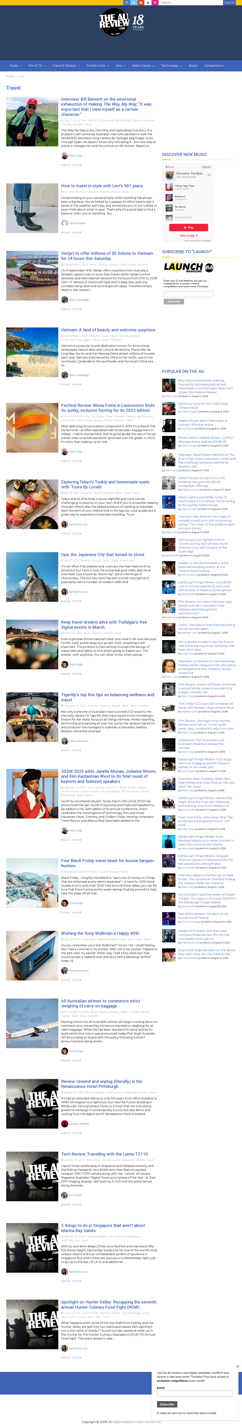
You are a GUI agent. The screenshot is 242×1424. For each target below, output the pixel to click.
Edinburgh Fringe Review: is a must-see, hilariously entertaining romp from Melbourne (205, 802)
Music (14, 65)
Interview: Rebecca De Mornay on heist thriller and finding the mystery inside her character (206, 879)
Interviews (107, 120)
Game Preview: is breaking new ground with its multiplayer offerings (201, 481)
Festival (131, 416)
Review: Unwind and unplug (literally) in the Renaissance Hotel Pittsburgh (101, 1084)
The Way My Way (72, 124)
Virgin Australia (89, 1015)
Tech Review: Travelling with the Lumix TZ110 (104, 1154)
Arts (119, 65)
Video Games (141, 65)
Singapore (134, 1236)
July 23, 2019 (72, 939)
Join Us (156, 1422)
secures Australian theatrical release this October (201, 744)
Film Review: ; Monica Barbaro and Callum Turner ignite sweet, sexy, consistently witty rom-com (206, 724)
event (146, 1313)
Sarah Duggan (190, 411)
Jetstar (134, 1012)
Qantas (144, 1012)
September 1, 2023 (76, 336)
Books (193, 65)
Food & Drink (96, 65)
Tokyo (127, 493)
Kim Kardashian (110, 791)
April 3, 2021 (71, 560)
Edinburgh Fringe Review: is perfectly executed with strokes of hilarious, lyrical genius (204, 586)
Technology (169, 65)
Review (98, 420)
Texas (80, 795)
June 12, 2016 (72, 1313)
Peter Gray (171, 396)
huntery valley (85, 1317)
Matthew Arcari (190, 489)
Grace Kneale (189, 958)
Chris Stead (188, 428)
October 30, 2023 (75, 192)
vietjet (132, 264)
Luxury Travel (109, 336)
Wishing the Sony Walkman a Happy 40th (100, 933)
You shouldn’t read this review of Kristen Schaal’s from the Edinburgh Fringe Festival (207, 898)
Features (92, 192)
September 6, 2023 (76, 264)
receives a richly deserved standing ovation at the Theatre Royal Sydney (203, 567)
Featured (120, 1236)
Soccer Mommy (114, 420)
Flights (125, 1012)
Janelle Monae (70, 791)
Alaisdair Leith (189, 632)
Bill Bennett (123, 120)
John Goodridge (191, 921)
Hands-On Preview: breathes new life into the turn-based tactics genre (203, 934)
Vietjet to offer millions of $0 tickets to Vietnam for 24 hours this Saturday (107, 256)
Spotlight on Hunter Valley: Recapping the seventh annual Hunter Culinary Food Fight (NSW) (108, 1305)
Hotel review (114, 1092)
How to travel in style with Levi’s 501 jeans (102, 185)
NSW (98, 1317)
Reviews (119, 416)
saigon (87, 339)
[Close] (237, 1366)
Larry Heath (172, 555)
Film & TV (35, 65)
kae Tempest (145, 416)
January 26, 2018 (74, 1160)
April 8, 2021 (71, 493)
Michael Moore (130, 791)
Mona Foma (84, 420)
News (92, 264)
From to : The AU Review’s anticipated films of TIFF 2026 (205, 821)
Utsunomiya (126, 560)
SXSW (145, 791)
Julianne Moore (89, 791)
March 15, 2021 (73, 633)
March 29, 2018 (73, 1092)
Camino (136, 120)
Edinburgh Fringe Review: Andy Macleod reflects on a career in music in (206, 840)
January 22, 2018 (74, 1236)
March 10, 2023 (73, 416)
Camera (106, 1160)
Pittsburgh (130, 1092)
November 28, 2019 (76, 871)
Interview (148, 120)
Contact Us (140, 1422)
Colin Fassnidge (131, 1313)
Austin (132, 787)
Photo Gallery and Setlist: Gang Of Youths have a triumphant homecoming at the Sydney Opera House (206, 501)
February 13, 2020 (75, 705)
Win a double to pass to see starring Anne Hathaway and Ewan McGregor (206, 645)
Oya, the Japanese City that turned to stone (102, 554)
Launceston (68, 420)
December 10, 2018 (76, 1012)
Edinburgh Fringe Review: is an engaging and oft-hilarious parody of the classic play (205, 763)
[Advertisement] (121, 48)
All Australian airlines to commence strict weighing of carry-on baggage (100, 1004)
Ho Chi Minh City (71, 339)
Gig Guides (97, 416)
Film (84, 120)
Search (229, 2)
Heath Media (121, 1422)
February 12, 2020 (75, 787)
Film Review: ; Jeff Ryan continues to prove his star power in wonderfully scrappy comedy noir (207, 688)
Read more (71, 165)
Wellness (143, 705)
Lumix (116, 1160)
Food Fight (68, 1317)
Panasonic (128, 1160)
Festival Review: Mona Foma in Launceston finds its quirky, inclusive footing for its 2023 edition (108, 408)
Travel (87, 124)
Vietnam (143, 264)
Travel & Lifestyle (64, 65)
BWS (125, 705)
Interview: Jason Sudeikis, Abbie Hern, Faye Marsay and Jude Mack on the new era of (206, 782)
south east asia (70, 1240)
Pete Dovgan (189, 445)
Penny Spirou (189, 574)
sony (131, 939)
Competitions (214, 65)
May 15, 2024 (72, 120)
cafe (111, 1236)
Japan (118, 493)
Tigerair (65, 1015)
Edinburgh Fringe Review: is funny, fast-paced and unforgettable (205, 859)
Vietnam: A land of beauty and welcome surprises (108, 329)
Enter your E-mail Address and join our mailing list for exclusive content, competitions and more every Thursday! (186, 283)
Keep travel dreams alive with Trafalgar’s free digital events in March (104, 625)
